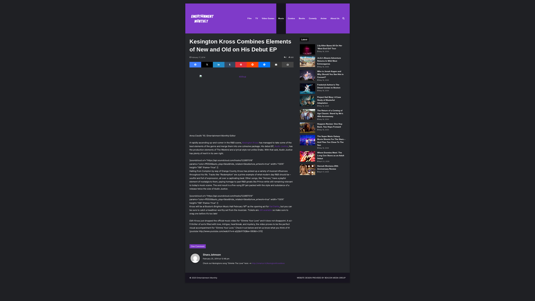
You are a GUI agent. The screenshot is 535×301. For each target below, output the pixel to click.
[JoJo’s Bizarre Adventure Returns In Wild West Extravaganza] (307, 62)
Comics (291, 18)
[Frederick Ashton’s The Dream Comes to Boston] (307, 88)
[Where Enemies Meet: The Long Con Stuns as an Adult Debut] (307, 156)
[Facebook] (195, 64)
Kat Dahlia (274, 206)
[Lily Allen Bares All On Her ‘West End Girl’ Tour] (307, 49)
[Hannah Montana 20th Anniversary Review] (307, 170)
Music (281, 18)
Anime (324, 18)
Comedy (313, 18)
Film (249, 18)
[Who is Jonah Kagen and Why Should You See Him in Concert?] (307, 75)
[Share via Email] (276, 64)
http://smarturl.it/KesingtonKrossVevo (268, 263)
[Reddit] (252, 64)
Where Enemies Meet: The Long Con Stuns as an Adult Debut (330, 155)
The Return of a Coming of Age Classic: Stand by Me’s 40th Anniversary (330, 113)
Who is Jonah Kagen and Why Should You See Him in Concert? (330, 74)
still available (265, 210)
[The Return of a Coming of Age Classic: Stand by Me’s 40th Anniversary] (307, 114)
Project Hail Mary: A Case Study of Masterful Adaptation (329, 100)
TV (256, 18)
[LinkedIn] (218, 64)
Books (302, 18)
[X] (207, 64)
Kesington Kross (250, 142)
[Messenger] (264, 64)
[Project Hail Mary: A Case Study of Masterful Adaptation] (307, 101)
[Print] (287, 64)
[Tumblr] (229, 64)
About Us (334, 18)
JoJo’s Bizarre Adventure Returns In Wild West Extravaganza (329, 61)
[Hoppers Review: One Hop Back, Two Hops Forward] (307, 127)
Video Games (268, 18)
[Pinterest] (241, 64)
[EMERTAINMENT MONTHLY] (201, 18)
